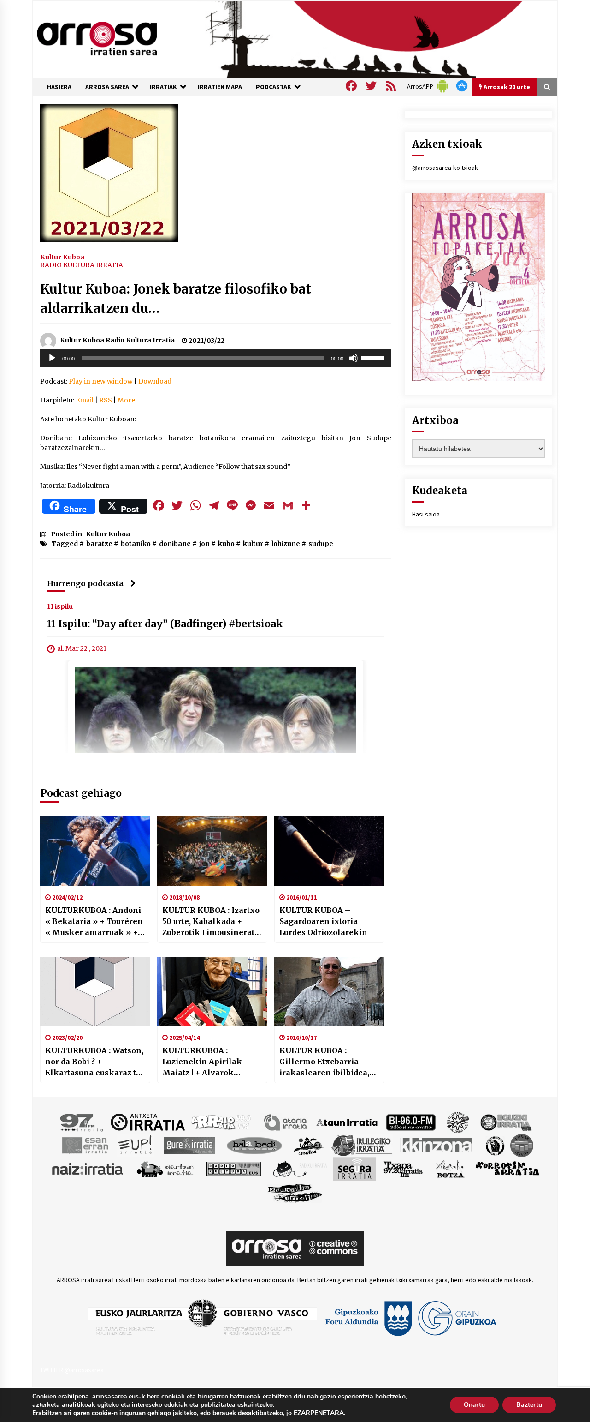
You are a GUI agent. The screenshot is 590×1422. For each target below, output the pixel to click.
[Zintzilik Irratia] (295, 1192)
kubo (226, 544)
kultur (253, 544)
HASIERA (59, 87)
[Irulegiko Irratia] (361, 1144)
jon (204, 544)
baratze (99, 544)
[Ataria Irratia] (286, 1121)
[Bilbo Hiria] (411, 1121)
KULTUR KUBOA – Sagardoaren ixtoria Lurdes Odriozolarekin (323, 921)
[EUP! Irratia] (136, 1144)
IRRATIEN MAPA (220, 87)
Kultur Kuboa (62, 256)
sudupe (320, 544)
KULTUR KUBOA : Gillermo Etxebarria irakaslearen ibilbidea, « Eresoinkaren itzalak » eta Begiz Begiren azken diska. (328, 1062)
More (126, 400)
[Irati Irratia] (309, 1144)
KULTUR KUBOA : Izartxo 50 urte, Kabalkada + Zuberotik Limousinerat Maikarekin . (211, 922)
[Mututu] (353, 358)
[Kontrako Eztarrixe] (494, 1144)
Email (85, 400)
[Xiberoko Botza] (449, 1168)
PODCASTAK (273, 87)
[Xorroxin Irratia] (507, 1168)
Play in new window (101, 381)
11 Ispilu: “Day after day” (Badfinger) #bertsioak (165, 624)
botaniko (136, 544)
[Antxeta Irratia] (148, 1121)
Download (154, 381)
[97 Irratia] (82, 1121)
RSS (105, 400)
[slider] (374, 357)
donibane (175, 544)
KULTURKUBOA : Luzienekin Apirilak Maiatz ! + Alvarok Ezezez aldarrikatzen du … (209, 1062)
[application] (215, 358)
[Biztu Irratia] (458, 1121)
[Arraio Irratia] (221, 1121)
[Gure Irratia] (189, 1144)
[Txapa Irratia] (403, 1168)
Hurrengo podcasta (85, 583)
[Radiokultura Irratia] (233, 1168)
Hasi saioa (426, 514)
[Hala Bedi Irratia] (254, 1144)
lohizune (285, 544)
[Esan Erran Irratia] (84, 1144)
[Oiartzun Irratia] (165, 1168)
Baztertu (529, 1404)
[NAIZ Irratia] (88, 1168)
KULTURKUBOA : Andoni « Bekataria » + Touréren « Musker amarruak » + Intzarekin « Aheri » (94, 922)
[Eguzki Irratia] (505, 1121)
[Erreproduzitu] (52, 358)
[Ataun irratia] (347, 1121)
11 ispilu (60, 606)
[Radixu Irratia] (299, 1168)
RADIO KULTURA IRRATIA (81, 265)
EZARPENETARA (319, 1413)
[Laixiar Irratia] (521, 1144)
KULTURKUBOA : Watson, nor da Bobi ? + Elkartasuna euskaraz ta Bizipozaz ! (94, 1062)
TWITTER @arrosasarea (72, 1370)
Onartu (474, 1404)
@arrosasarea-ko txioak (445, 167)
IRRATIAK (163, 87)
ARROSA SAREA (107, 87)
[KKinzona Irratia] (436, 1144)
